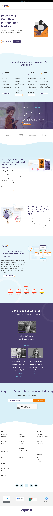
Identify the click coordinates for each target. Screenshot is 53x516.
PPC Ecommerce (4, 443)
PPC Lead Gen (4, 441)
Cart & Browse (4, 477)
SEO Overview (22, 434)
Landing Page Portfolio (41, 443)
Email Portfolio (39, 446)
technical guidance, (19, 81)
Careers (20, 459)
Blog (38, 457)
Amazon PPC (4, 446)
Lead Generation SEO (23, 450)
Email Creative (4, 459)
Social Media (40, 454)
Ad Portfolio (39, 438)
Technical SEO (22, 436)
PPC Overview (4, 434)
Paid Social (3, 438)
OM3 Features (4, 466)
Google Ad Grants (4, 451)
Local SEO (21, 443)
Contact (39, 461)
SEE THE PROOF (17, 41)
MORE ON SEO (34, 233)
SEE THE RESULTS (27, 123)
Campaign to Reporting (5, 468)
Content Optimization (23, 438)
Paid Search (3, 436)
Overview (3, 457)
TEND (26, 1)
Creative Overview (40, 434)
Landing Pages (39, 441)
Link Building (21, 441)
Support (39, 459)
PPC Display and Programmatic (4, 448)
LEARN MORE (6, 93)
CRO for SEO (21, 446)
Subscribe (39, 400)
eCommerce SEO (22, 448)
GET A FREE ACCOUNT (9, 275)
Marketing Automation (5, 470)
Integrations (3, 475)
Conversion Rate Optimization (42, 436)
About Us (21, 457)
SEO (18, 73)
